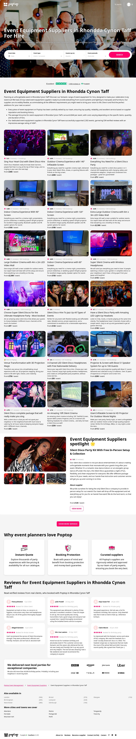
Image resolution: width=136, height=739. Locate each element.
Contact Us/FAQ (93, 735)
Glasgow (97, 697)
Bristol (51, 697)
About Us (59, 735)
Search (119, 4)
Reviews (67, 735)
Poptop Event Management (13, 685)
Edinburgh (53, 703)
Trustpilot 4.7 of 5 (29, 735)
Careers (103, 735)
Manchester (8, 703)
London (6, 697)
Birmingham (8, 700)
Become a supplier (79, 735)
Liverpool (52, 700)
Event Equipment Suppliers (37, 685)
